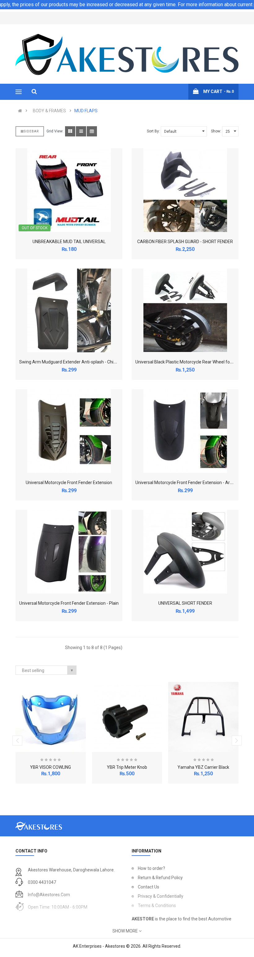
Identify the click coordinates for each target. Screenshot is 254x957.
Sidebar (31, 131)
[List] (81, 131)
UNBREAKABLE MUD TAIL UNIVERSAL (69, 241)
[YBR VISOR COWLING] (50, 717)
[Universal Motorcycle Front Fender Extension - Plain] (69, 552)
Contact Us (148, 886)
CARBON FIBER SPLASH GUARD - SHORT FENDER (185, 241)
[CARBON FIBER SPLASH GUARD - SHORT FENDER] (185, 190)
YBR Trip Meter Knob (127, 767)
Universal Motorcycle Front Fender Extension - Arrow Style (191, 482)
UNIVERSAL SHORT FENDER (185, 603)
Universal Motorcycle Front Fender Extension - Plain (69, 603)
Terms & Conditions (157, 905)
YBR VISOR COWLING (50, 767)
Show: (216, 131)
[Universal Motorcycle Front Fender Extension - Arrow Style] (185, 431)
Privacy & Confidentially (160, 896)
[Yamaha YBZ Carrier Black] (203, 717)
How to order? (151, 868)
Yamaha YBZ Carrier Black (203, 767)
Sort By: (153, 131)
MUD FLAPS (86, 111)
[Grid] (70, 131)
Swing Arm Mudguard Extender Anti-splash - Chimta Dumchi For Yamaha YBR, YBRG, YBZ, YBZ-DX (115, 361)
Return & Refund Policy (160, 877)
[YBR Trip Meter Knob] (127, 717)
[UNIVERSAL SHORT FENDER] (185, 552)
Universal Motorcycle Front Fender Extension (69, 482)
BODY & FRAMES (49, 111)
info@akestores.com (49, 894)
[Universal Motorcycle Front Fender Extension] (69, 431)
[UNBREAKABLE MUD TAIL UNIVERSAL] (69, 190)
